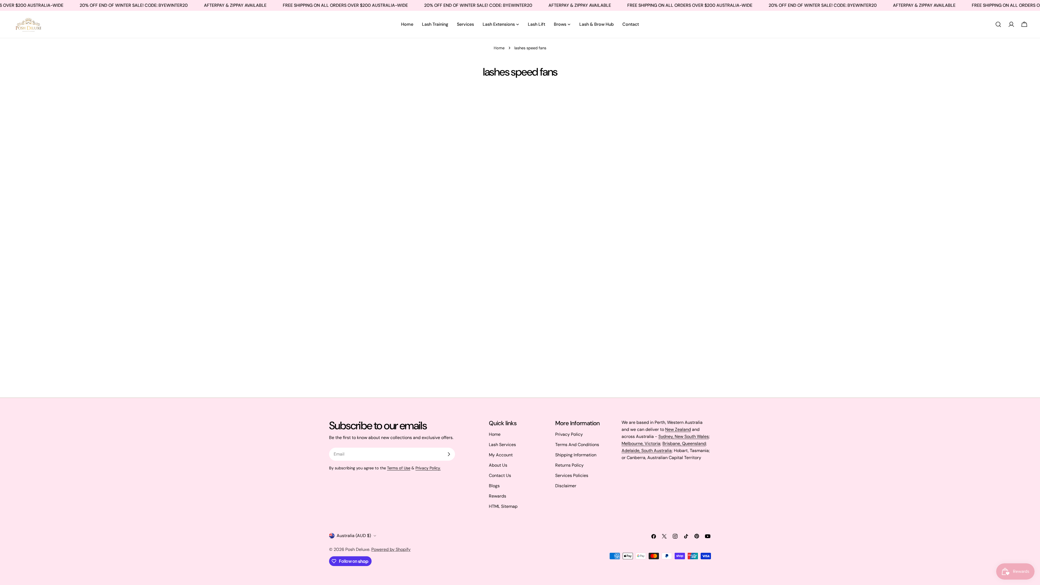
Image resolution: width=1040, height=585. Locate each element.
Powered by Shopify (391, 549)
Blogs (494, 486)
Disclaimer (565, 486)
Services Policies (571, 475)
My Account (501, 455)
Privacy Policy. (428, 468)
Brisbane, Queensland (684, 443)
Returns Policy (569, 465)
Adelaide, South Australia (647, 450)
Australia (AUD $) (354, 535)
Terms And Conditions (577, 444)
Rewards (497, 496)
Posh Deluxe (357, 549)
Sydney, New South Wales (683, 436)
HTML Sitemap (503, 506)
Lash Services (502, 444)
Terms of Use (398, 468)
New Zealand (678, 429)
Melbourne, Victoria (641, 443)
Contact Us (500, 475)
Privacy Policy (569, 434)
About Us (498, 465)
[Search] (998, 24)
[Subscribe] (448, 454)
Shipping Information (575, 455)
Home (499, 48)
